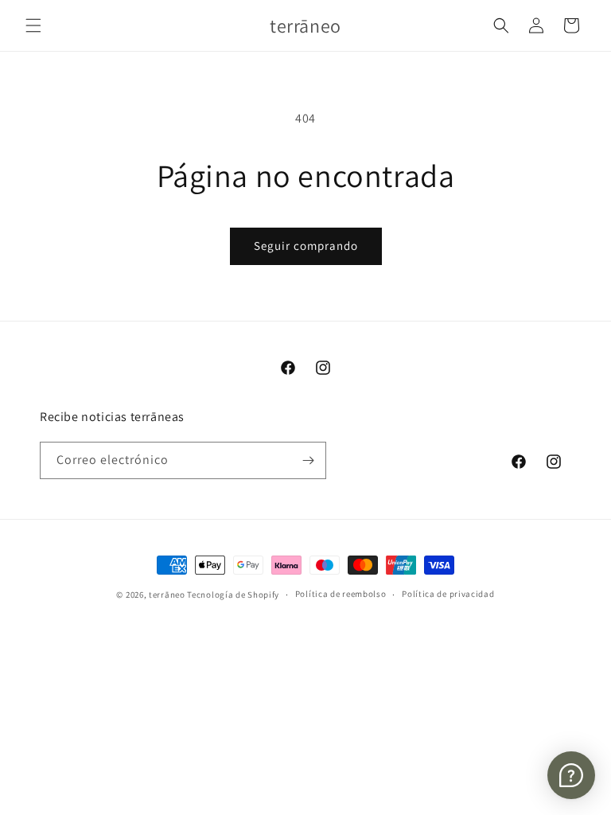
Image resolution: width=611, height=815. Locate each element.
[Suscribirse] (307, 460)
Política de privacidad (448, 593)
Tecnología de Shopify (233, 594)
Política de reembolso (341, 593)
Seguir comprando (306, 245)
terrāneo (167, 594)
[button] (33, 25)
